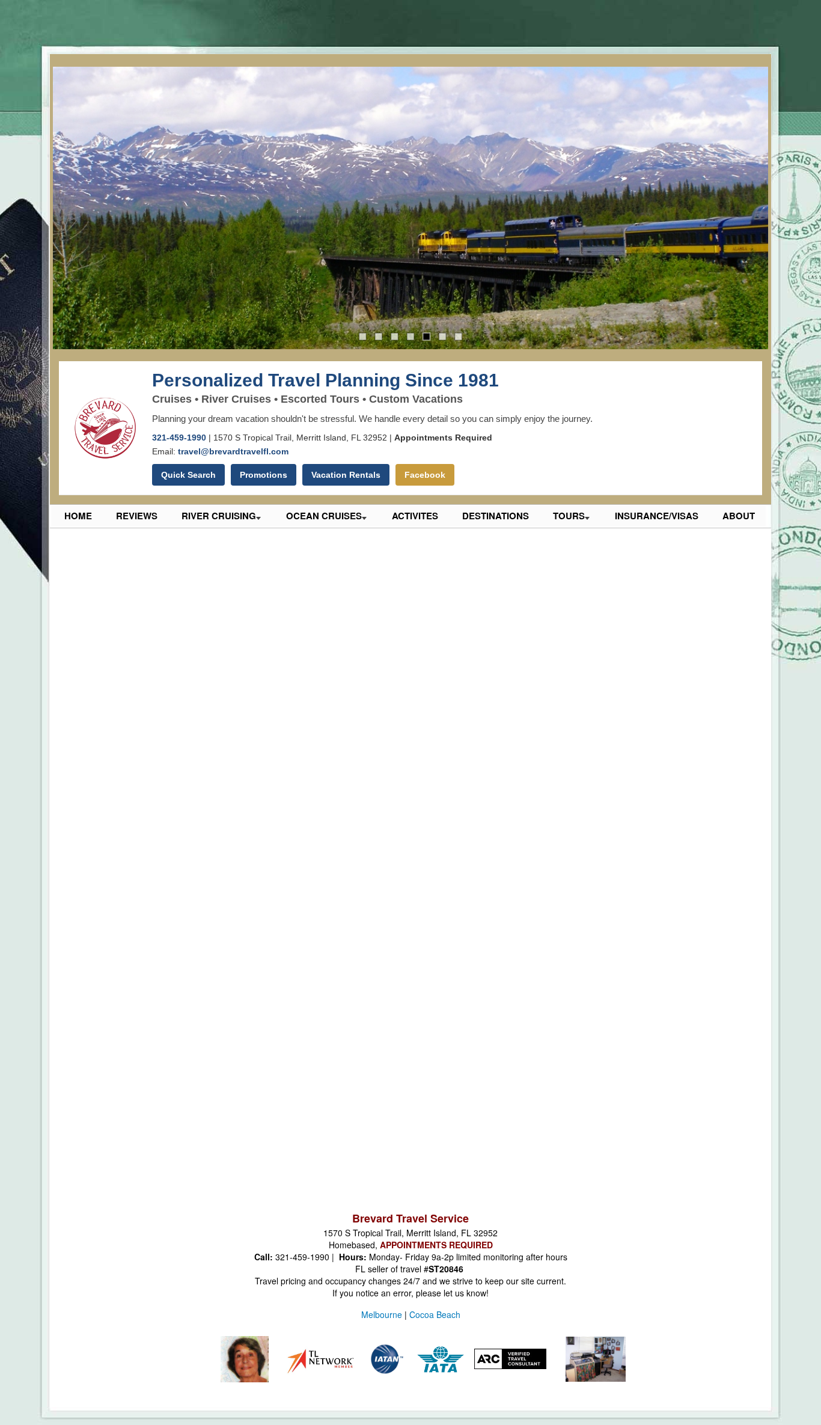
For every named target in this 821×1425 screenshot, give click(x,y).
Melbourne (381, 1314)
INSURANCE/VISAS (656, 515)
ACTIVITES (415, 515)
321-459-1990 (179, 437)
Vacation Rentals (345, 475)
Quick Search (188, 475)
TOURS (569, 515)
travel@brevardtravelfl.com (233, 451)
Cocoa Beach (434, 1314)
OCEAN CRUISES (324, 515)
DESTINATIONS (495, 515)
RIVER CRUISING (219, 515)
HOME (78, 515)
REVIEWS (136, 515)
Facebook (424, 475)
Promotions (263, 475)
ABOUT (738, 515)
